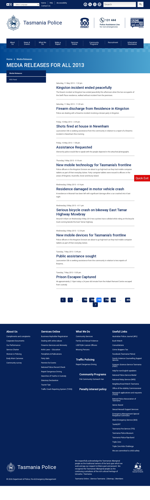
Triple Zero (116, 442)
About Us (12, 43)
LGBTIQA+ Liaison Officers (86, 345)
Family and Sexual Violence (87, 341)
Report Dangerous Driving (51, 372)
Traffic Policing (85, 359)
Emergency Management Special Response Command (125, 415)
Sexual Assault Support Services (125, 409)
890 (128, 300)
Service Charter (12, 350)
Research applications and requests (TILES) (127, 394)
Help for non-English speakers (124, 371)
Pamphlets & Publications (51, 354)
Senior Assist (117, 405)
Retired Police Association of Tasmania (124, 400)
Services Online (74, 43)
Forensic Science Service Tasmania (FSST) (126, 365)
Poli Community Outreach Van (91, 379)
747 (114, 300)
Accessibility (62, 3)
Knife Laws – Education (50, 350)
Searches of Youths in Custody (53, 376)
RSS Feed (13, 80)
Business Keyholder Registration (54, 336)
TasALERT (116, 424)
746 (107, 300)
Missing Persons (83, 350)
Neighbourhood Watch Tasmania (125, 384)
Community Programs (94, 43)
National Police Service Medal (124, 375)
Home (43, 3)
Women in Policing (14, 354)
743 (85, 300)
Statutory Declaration (49, 380)
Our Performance (13, 345)
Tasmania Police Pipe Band (123, 438)
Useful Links (119, 331)
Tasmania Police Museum (122, 433)
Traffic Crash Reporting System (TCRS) (56, 389)
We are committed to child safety (125, 451)
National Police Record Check (53, 367)
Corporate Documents (15, 341)
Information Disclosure (132, 43)
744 (92, 300)
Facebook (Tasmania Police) (123, 354)
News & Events (27, 43)
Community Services (84, 336)
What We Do (42, 43)
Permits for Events (48, 363)
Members (119, 479)
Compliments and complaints (18, 336)
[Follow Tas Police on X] (90, 4)
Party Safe (45, 358)
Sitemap (110, 479)
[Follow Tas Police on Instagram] (95, 4)
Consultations (118, 345)
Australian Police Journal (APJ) (124, 336)
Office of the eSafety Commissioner (126, 388)
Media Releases (15, 73)
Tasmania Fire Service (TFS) (123, 429)
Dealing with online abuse (51, 341)
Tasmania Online (82, 479)
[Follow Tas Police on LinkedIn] (99, 4)
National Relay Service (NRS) (123, 380)
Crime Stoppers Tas (120, 350)
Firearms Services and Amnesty (54, 345)
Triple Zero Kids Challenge (123, 446)
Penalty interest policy (92, 389)
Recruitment (113, 42)
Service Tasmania (98, 479)
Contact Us (45, 6)
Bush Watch (117, 341)
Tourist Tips (46, 385)
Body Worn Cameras (14, 358)
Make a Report (58, 43)
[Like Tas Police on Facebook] (85, 4)
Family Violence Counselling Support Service (127, 359)
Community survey (14, 363)
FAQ (51, 3)
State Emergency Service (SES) (124, 420)
